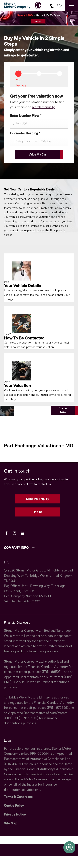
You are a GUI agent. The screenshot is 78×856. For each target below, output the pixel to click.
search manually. (43, 107)
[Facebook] (6, 533)
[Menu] (71, 5)
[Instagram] (14, 533)
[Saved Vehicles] (59, 5)
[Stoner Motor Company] (17, 6)
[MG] (38, 5)
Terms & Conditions (18, 797)
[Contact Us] (52, 5)
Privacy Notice (15, 814)
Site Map (10, 823)
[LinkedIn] (22, 533)
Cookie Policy (14, 805)
